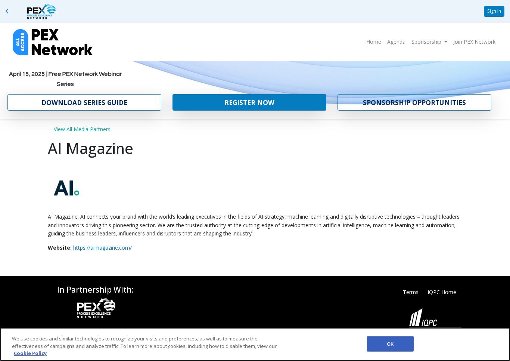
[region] (255, 344)
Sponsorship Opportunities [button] (414, 102)
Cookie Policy (30, 353)
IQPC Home (441, 292)
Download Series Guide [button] (84, 102)
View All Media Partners (82, 129)
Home (373, 41)
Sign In (494, 11)
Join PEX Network (474, 41)
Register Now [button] (249, 102)
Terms (411, 292)
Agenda (396, 41)
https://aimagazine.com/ (102, 247)
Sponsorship (427, 41)
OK (390, 343)
